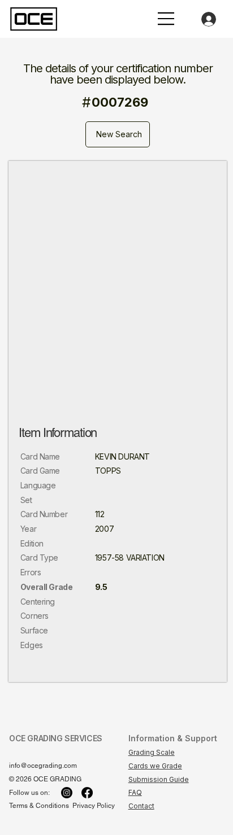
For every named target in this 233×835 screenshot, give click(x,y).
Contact (141, 806)
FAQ (135, 792)
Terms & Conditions (39, 806)
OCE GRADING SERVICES (55, 738)
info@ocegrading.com (43, 766)
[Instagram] (66, 792)
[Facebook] (87, 792)
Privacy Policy (93, 806)
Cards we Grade (155, 766)
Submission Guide (158, 779)
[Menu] (166, 18)
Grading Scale (151, 752)
